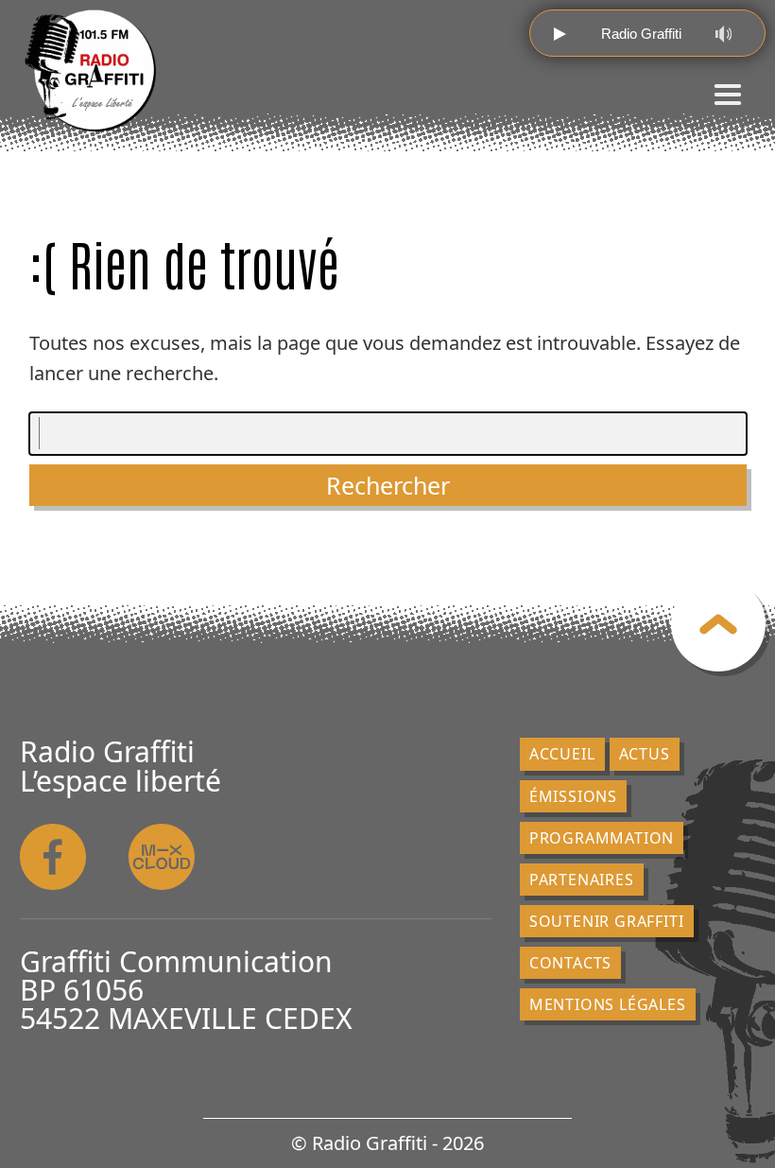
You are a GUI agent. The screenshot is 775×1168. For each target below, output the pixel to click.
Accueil (562, 753)
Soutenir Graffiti (606, 921)
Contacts (570, 962)
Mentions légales (607, 1004)
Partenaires (581, 879)
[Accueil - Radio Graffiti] (91, 71)
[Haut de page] (718, 624)
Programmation (601, 838)
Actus (644, 753)
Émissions (573, 796)
